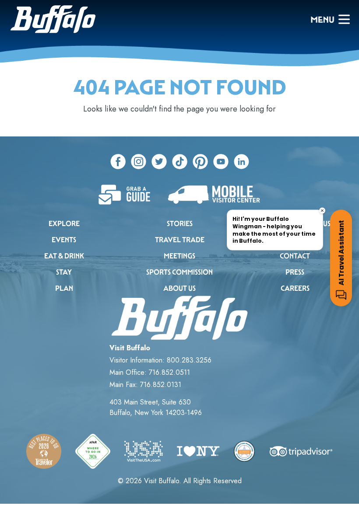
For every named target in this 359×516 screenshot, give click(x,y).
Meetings (179, 256)
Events (64, 239)
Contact (295, 256)
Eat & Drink (64, 256)
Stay (64, 272)
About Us (179, 288)
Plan (64, 288)
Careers (295, 288)
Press (294, 272)
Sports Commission (179, 272)
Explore (64, 223)
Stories (180, 223)
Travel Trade (179, 239)
